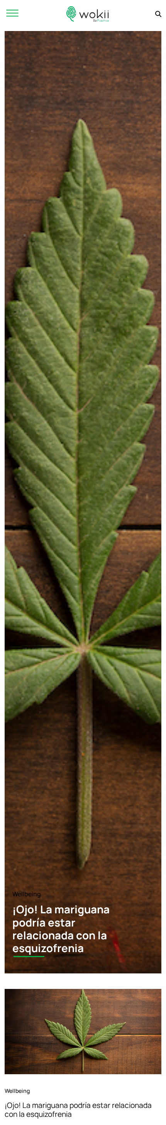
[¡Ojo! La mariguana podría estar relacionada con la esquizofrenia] (83, 1031)
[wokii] (87, 13)
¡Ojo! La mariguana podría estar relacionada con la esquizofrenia (78, 1109)
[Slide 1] (29, 956)
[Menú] (12, 14)
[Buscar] (158, 14)
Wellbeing (26, 894)
